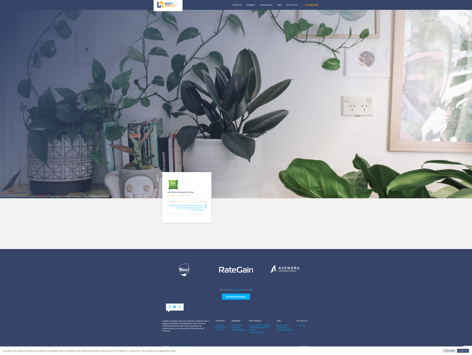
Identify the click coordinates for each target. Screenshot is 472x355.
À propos (237, 5)
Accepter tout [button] (463, 351)
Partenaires (266, 5)
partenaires (238, 289)
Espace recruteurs (284, 330)
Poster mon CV (282, 327)
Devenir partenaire (236, 296)
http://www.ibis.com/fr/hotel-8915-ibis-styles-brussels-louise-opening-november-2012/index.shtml (186, 207)
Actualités (292, 5)
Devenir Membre (238, 330)
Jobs (279, 5)
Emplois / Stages (283, 325)
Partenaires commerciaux (259, 327)
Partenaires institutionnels (260, 325)
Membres (250, 5)
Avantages (236, 327)
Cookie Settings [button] (449, 351)
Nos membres (237, 325)
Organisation (221, 327)
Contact (219, 330)
